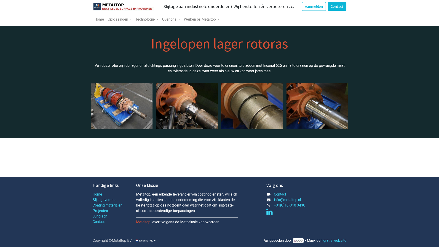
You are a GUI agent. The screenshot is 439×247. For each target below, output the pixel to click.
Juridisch (100, 216)
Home (97, 194)
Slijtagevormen (104, 200)
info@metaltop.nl (287, 200)
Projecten (100, 211)
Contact (337, 6)
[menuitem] (99, 19)
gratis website (334, 240)
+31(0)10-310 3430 (289, 205)
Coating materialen (107, 205)
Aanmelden (314, 6)
